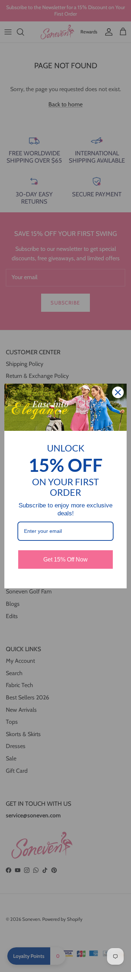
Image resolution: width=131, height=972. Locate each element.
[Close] (118, 392)
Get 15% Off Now (65, 559)
